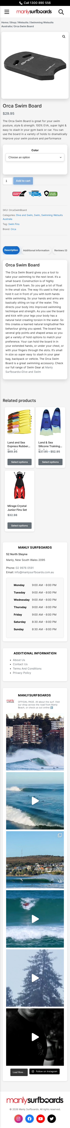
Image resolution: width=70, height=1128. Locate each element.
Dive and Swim (24, 215)
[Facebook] (29, 1119)
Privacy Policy (22, 672)
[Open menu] (7, 12)
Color (35, 150)
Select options (19, 461)
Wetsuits (23, 22)
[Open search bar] (60, 11)
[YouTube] (40, 1119)
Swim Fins (13, 224)
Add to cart (23, 180)
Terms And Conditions (27, 668)
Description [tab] (11, 250)
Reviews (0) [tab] (61, 250)
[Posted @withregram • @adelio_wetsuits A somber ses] (35, 1037)
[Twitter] (51, 1119)
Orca (13, 229)
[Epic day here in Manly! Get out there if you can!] (35, 860)
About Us (19, 660)
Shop (13, 22)
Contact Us (20, 664)
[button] (64, 37)
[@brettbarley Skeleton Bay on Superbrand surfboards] (35, 801)
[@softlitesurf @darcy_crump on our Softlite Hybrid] (35, 978)
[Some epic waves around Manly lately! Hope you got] (35, 741)
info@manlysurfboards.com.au (34, 572)
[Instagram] (18, 1119)
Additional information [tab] (36, 250)
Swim (37, 215)
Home (4, 22)
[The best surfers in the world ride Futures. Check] (35, 919)
